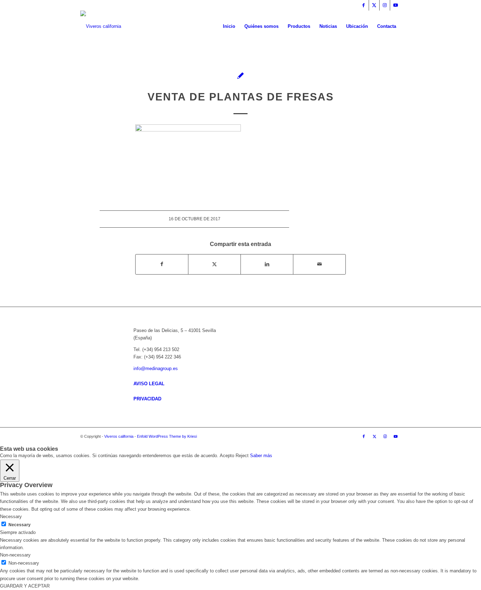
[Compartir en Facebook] (162, 264)
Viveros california (118, 436)
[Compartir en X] (214, 264)
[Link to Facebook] (363, 5)
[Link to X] (374, 5)
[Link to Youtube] (395, 5)
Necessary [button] (11, 516)
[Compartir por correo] (319, 264)
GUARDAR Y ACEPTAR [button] (25, 586)
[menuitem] (229, 26)
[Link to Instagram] (385, 5)
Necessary (19, 524)
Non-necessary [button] (15, 555)
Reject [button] (242, 455)
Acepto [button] (227, 455)
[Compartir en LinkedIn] (267, 264)
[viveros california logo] (100, 26)
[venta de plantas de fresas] (240, 75)
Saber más (261, 455)
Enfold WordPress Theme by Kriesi (167, 436)
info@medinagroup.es (155, 368)
